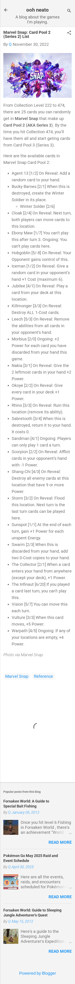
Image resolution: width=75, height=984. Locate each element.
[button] (69, 33)
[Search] (69, 11)
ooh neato (37, 10)
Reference (43, 676)
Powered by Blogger (37, 973)
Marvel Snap (16, 676)
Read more (60, 842)
